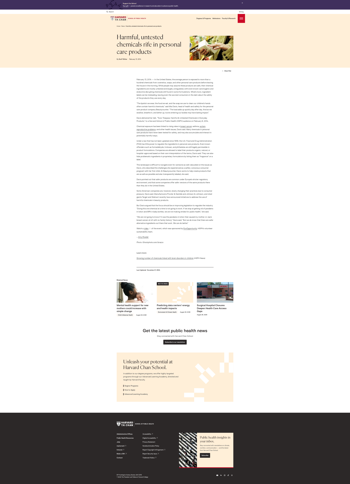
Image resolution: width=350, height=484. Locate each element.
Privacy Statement (149, 442)
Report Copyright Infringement (153, 450)
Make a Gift (121, 454)
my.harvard (120, 446)
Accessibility (147, 434)
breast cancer (186, 126)
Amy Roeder (143, 237)
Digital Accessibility (149, 438)
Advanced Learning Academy (136, 394)
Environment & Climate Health (167, 312)
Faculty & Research (229, 18)
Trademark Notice (148, 458)
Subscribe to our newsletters (175, 342)
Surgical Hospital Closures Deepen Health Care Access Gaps (211, 308)
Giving (241, 12)
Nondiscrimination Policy (151, 446)
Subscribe (205, 455)
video (146, 228)
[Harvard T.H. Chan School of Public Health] (135, 424)
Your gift (125, 6)
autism (202, 126)
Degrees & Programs (203, 18)
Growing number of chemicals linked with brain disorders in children (165, 258)
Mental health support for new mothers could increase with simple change (132, 308)
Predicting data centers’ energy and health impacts (173, 307)
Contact (120, 458)
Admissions (216, 18)
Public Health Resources (125, 438)
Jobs (118, 442)
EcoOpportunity (190, 228)
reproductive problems (146, 129)
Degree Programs (131, 386)
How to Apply (129, 390)
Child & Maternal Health (125, 315)
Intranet (119, 450)
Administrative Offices (125, 434)
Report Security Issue (150, 454)
